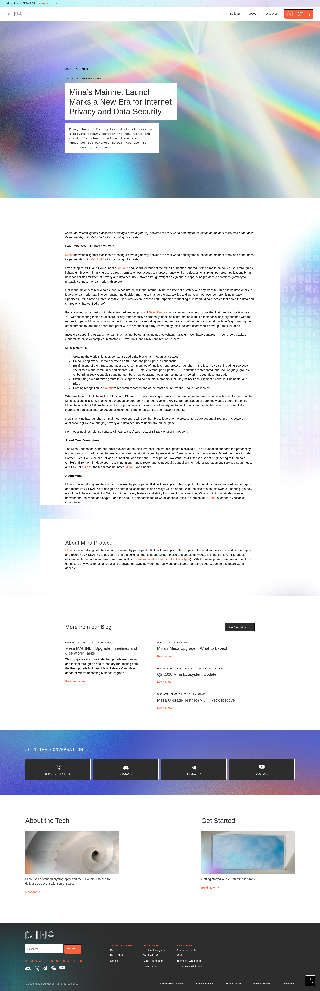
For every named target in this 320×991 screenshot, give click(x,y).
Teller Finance (158, 312)
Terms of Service (262, 983)
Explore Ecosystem (155, 950)
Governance (151, 966)
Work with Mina (153, 955)
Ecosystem (151, 945)
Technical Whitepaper (189, 960)
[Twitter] (36, 968)
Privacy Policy (233, 983)
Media (180, 955)
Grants (114, 960)
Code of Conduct (205, 983)
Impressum (289, 983)
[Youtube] (62, 968)
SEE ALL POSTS (237, 627)
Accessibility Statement (172, 983)
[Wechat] (53, 968)
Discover (271, 13)
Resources (184, 945)
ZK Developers (121, 945)
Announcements (186, 950)
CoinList (96, 259)
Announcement (77, 68)
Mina (68, 255)
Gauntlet (108, 388)
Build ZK (235, 13)
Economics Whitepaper (190, 966)
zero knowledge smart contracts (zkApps (163, 559)
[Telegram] (45, 968)
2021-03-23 (71, 78)
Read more (72, 681)
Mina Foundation (91, 78)
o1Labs (123, 268)
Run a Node (117, 955)
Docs (113, 950)
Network (253, 13)
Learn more (45, 3)
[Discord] (28, 968)
